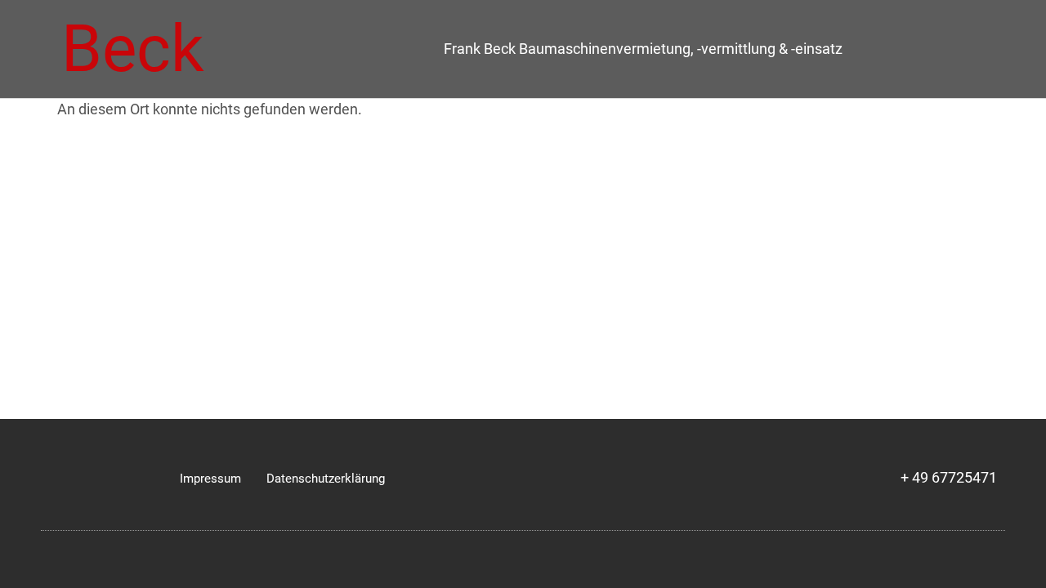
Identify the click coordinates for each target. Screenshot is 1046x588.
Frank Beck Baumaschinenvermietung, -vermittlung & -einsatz (643, 49)
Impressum (210, 478)
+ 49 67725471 (949, 478)
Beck (132, 49)
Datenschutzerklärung (325, 478)
